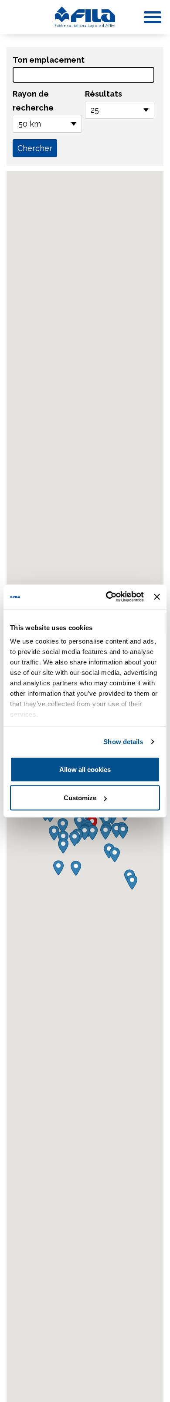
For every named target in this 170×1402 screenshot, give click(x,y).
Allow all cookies (85, 769)
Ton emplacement (49, 59)
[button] (105, 832)
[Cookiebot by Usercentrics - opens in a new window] (108, 597)
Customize (80, 798)
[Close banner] (157, 597)
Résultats (103, 93)
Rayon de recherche (33, 100)
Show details (123, 741)
